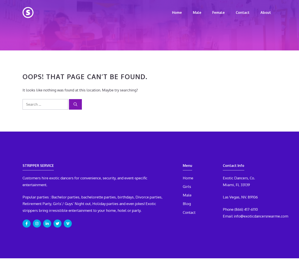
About (265, 12)
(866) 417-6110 (246, 209)
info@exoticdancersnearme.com (261, 216)
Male (197, 12)
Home (177, 12)
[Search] (75, 104)
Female (218, 12)
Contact (243, 12)
